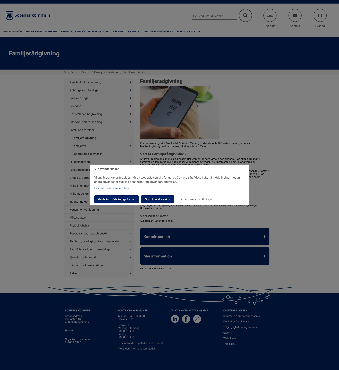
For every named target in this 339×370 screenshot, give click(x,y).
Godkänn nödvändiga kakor (116, 199)
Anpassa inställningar (199, 199)
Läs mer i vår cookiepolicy (111, 188)
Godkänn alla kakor (157, 199)
